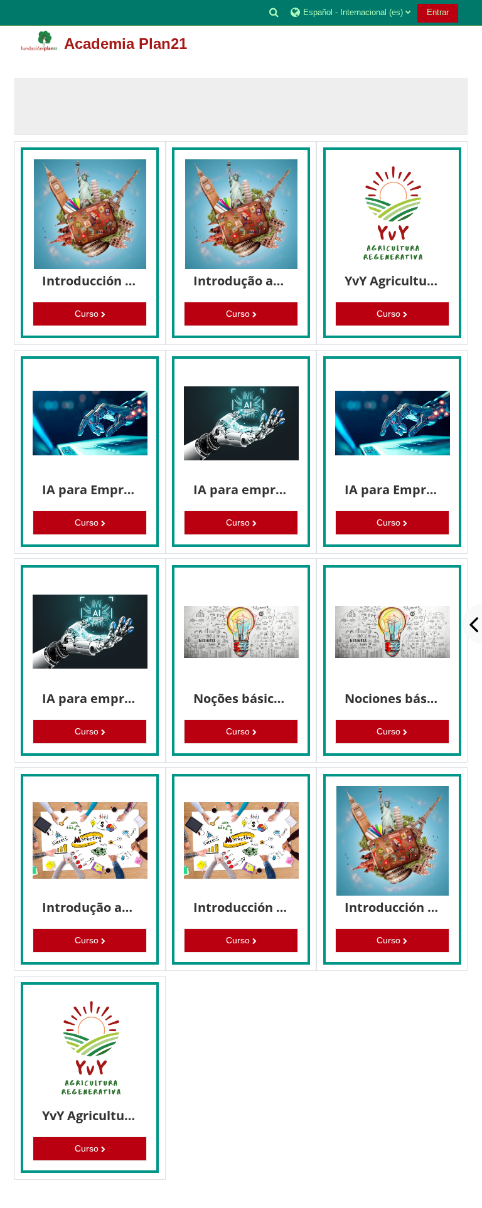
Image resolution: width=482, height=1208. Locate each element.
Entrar (438, 12)
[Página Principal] (39, 40)
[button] (274, 12)
